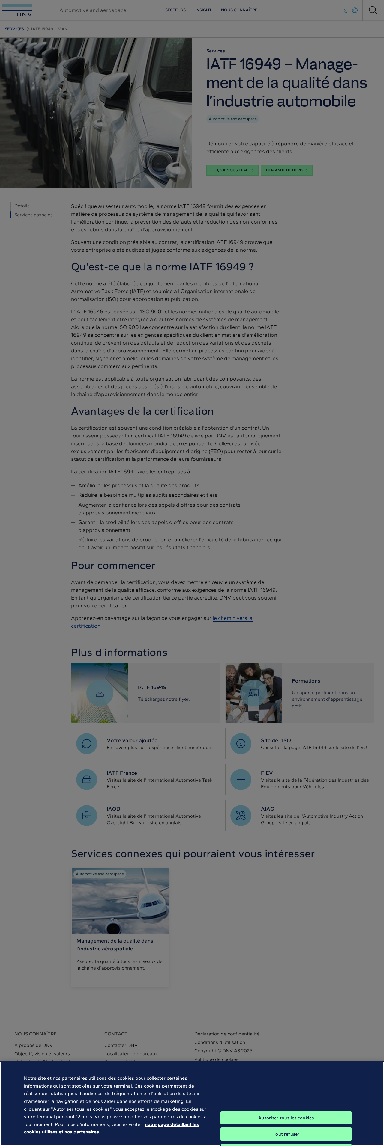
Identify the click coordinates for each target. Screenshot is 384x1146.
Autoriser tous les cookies (286, 1118)
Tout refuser (286, 1134)
